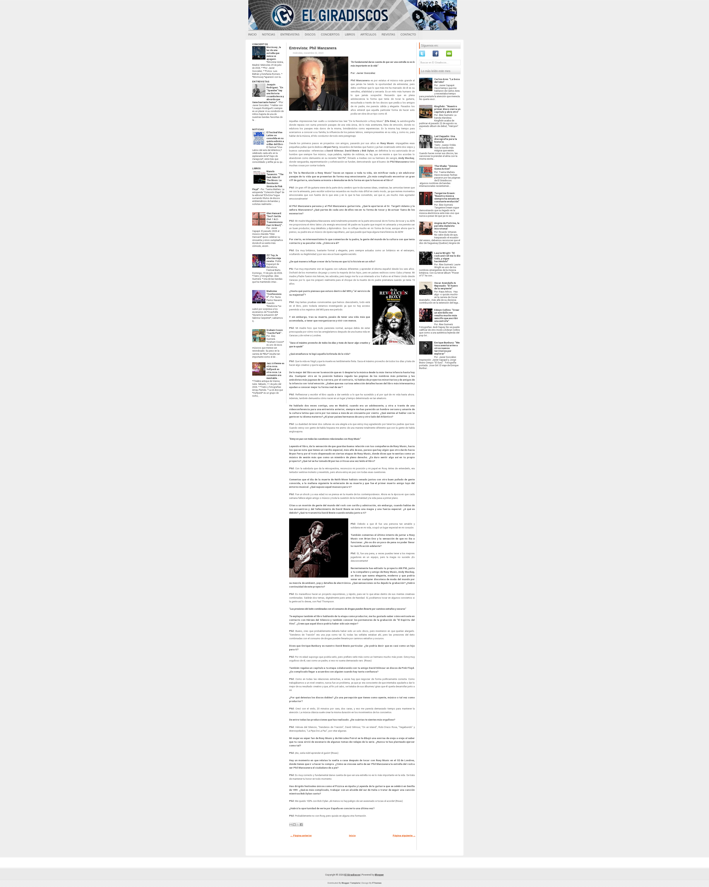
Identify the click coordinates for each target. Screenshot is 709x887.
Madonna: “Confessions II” (274, 294)
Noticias (268, 34)
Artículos (368, 34)
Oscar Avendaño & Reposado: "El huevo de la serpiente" (446, 286)
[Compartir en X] (298, 824)
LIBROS (256, 168)
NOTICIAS (258, 129)
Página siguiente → (404, 835)
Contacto (408, 34)
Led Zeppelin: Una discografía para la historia (445, 139)
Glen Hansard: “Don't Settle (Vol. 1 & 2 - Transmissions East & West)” (274, 219)
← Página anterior (301, 835)
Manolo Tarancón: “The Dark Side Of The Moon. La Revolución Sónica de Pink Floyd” (267, 180)
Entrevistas (289, 34)
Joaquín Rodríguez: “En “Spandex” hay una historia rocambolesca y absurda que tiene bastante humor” (268, 93)
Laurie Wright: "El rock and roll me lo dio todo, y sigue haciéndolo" (447, 257)
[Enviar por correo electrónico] (291, 824)
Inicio (252, 34)
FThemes (376, 883)
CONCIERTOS (260, 44)
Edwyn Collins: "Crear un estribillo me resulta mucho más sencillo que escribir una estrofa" (446, 315)
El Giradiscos (352, 874)
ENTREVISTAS (260, 81)
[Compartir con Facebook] (301, 824)
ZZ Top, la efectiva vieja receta (273, 258)
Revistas (388, 34)
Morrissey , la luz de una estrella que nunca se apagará (273, 53)
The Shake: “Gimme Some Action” (445, 167)
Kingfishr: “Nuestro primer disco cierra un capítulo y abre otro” (447, 109)
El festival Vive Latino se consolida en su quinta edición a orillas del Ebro (275, 138)
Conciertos (330, 34)
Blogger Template (351, 883)
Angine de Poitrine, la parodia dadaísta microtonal (446, 226)
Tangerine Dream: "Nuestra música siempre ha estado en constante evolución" (446, 197)
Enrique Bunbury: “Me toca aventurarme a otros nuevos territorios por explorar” (447, 348)
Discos (310, 34)
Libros (350, 34)
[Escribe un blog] (294, 824)
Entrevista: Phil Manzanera (312, 48)
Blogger (379, 874)
